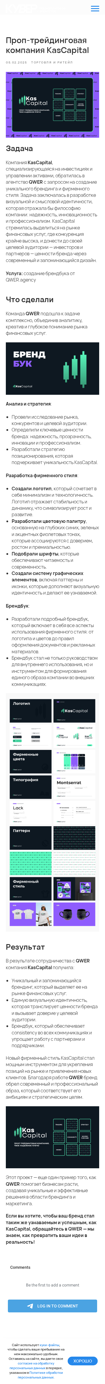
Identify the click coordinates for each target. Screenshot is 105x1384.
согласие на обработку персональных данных (32, 1365)
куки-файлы (49, 1345)
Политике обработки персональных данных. (40, 1374)
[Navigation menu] (95, 9)
